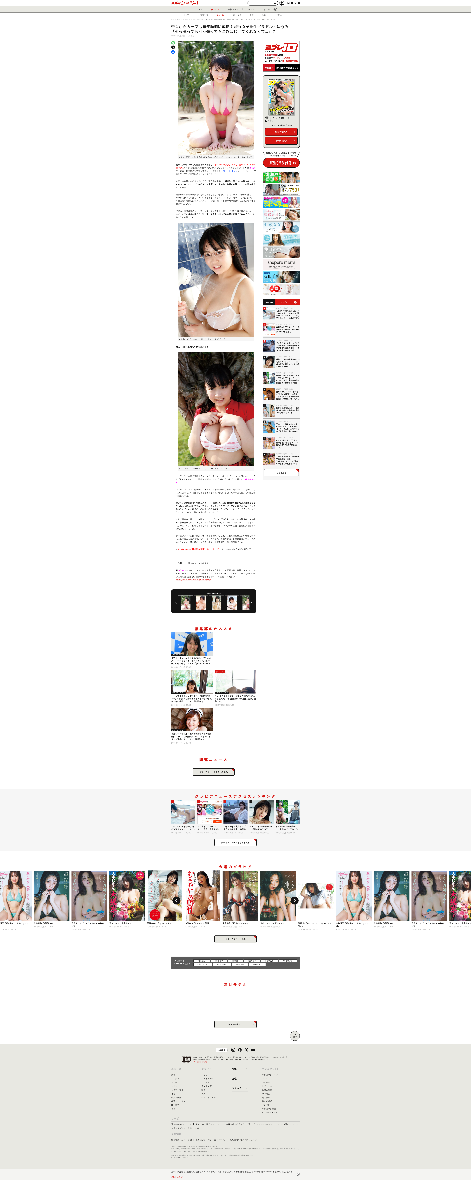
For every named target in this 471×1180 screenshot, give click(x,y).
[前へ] (176, 602)
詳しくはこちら (177, 1177)
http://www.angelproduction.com (192, 579)
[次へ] (251, 602)
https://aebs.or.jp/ (200, 1062)
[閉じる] (298, 1174)
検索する (275, 3)
